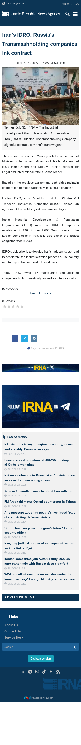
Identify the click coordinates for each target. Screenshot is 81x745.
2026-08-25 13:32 (17, 583)
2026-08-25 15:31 (17, 537)
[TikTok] (44, 640)
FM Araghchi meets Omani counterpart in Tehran (40, 501)
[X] (23, 640)
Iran (32, 293)
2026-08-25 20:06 (17, 454)
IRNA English (35, 14)
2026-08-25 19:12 (17, 469)
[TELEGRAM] (30, 640)
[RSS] (58, 640)
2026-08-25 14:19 (17, 552)
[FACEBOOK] (51, 640)
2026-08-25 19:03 (17, 495)
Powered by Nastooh (42, 666)
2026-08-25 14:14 (17, 568)
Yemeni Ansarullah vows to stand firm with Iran (38, 491)
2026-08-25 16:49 (17, 506)
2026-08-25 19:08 (17, 484)
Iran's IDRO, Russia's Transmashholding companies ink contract (39, 44)
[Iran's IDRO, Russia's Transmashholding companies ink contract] (40, 96)
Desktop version (40, 627)
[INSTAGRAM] (37, 640)
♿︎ (71, 735)
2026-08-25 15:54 (17, 521)
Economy (45, 293)
